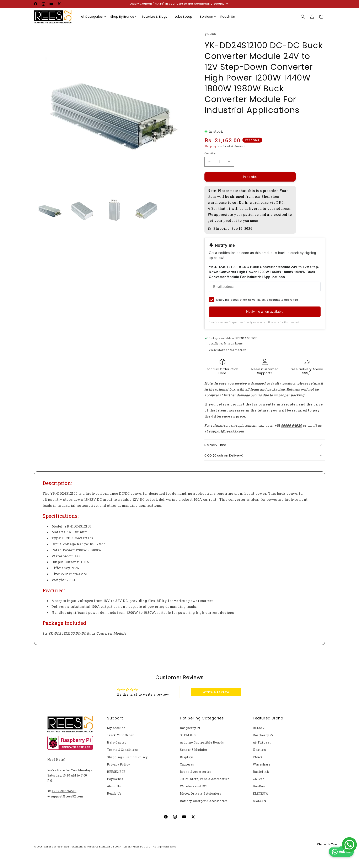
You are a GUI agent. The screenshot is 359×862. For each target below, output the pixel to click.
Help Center (116, 742)
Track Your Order (120, 735)
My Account (116, 728)
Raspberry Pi (190, 728)
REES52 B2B (116, 772)
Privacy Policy (118, 764)
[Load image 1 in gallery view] (50, 210)
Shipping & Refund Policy (127, 757)
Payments (115, 779)
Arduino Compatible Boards (202, 742)
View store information (227, 350)
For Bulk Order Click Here (222, 371)
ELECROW (260, 793)
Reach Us (114, 793)
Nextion (259, 750)
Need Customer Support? (264, 371)
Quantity (210, 153)
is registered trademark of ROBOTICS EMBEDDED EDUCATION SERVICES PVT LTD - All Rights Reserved (115, 846)
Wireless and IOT (194, 786)
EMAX (257, 757)
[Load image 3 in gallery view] (114, 210)
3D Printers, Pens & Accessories (205, 779)
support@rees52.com (67, 796)
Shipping (210, 146)
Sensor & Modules (194, 750)
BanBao (259, 786)
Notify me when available (264, 311)
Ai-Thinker (262, 742)
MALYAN (259, 801)
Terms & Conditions (123, 750)
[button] (302, 16)
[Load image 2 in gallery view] (82, 210)
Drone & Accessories (195, 772)
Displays (187, 757)
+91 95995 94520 (64, 791)
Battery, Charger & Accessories (204, 801)
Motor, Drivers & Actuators (200, 793)
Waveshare (261, 764)
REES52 (259, 728)
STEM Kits (188, 735)
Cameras (187, 764)
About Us (114, 786)
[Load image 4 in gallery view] (146, 210)
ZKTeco (258, 779)
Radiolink (261, 772)
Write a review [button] (216, 692)
